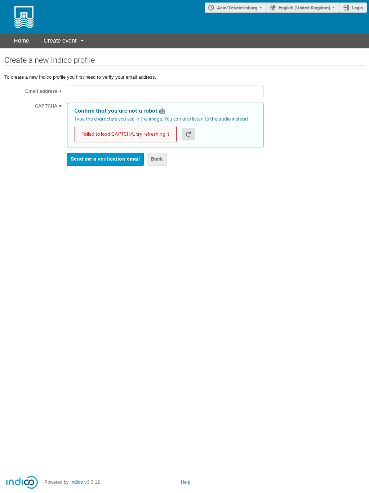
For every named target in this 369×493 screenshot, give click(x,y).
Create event (60, 40)
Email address (41, 91)
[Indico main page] (17, 17)
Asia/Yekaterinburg (237, 7)
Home (21, 40)
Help (185, 482)
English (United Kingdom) (304, 7)
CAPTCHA (46, 106)
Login (357, 7)
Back (157, 159)
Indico (76, 482)
